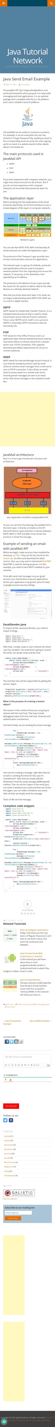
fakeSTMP (46, 561)
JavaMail (33, 1004)
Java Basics (8, 1149)
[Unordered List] (21, 1065)
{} (35, 1065)
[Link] (31, 1065)
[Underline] (12, 1065)
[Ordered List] (18, 1065)
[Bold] (5, 1065)
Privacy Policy (15, 1420)
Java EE (6, 1158)
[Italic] (9, 1065)
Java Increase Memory (30, 979)
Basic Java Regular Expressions (34, 930)
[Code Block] (28, 1065)
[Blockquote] (25, 1065)
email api (26, 1004)
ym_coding (25, 84)
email (20, 1004)
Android (7, 1136)
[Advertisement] (27, 29)
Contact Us (27, 1420)
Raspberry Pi (8, 1167)
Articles (7, 1140)
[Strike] (15, 1065)
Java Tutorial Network (27, 56)
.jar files (16, 555)
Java (36, 99)
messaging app (43, 1004)
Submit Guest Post (42, 1420)
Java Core (9, 1004)
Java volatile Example (41, 1020)
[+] (37, 1065)
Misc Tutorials (9, 1162)
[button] (7, 1043)
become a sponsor (10, 1199)
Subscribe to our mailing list (20, 1207)
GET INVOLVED (11, 1106)
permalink (11, 1007)
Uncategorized (9, 1175)
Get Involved (8, 1145)
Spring (6, 1171)
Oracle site (8, 558)
